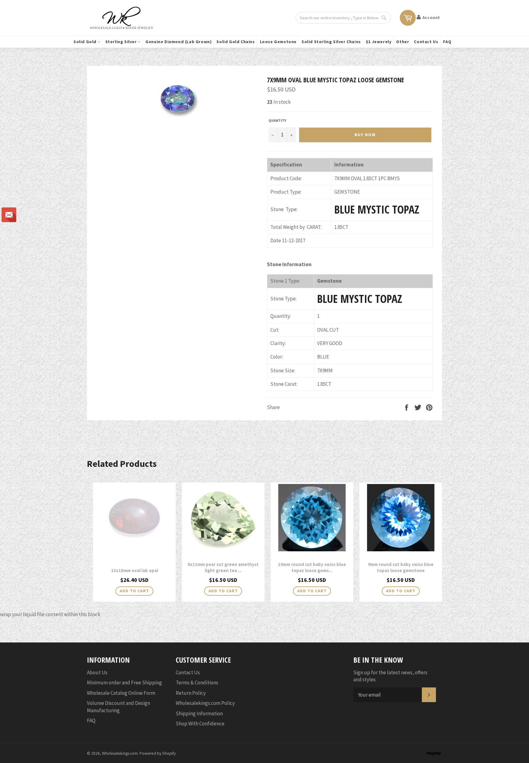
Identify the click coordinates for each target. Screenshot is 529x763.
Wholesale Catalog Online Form (121, 693)
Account (431, 17)
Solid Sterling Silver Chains (331, 41)
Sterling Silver (121, 41)
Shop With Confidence (200, 723)
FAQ (447, 41)
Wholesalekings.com (120, 753)
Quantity (277, 120)
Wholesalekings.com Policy (205, 703)
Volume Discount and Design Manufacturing (118, 706)
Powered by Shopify (158, 753)
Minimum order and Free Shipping (124, 682)
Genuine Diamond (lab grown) (178, 41)
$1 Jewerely (379, 41)
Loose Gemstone (278, 41)
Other (402, 41)
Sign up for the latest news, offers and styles (390, 676)
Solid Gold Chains (235, 41)
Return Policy (191, 693)
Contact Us (426, 41)
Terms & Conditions (197, 682)
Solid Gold (85, 41)
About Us (97, 672)
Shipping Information (199, 713)
